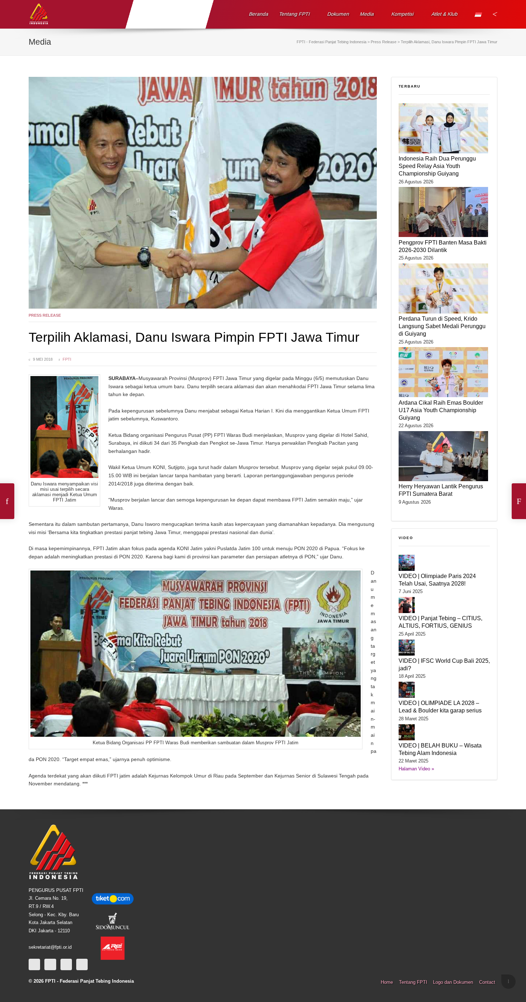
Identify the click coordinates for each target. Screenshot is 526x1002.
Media (367, 14)
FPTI (67, 359)
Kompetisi (403, 14)
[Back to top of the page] (508, 981)
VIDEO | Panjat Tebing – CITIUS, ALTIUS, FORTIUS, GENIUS (440, 622)
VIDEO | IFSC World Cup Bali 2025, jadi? (444, 664)
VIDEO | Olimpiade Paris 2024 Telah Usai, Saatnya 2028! (437, 580)
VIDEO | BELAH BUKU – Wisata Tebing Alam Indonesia (440, 749)
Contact (487, 982)
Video (406, 538)
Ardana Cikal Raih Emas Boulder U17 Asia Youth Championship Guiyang (441, 410)
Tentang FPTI (294, 14)
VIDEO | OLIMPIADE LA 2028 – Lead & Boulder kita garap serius (440, 707)
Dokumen (338, 14)
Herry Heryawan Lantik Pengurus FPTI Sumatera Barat (441, 490)
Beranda (258, 14)
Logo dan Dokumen (453, 982)
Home (387, 982)
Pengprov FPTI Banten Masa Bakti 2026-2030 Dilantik (443, 246)
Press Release (45, 315)
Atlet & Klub (444, 14)
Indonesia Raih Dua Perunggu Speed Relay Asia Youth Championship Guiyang (437, 166)
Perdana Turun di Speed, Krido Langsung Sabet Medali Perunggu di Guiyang (442, 326)
